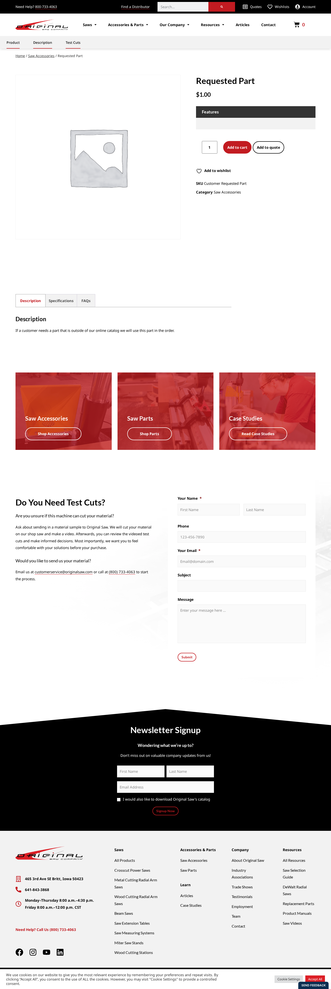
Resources (210, 24)
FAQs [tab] (86, 300)
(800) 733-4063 (122, 571)
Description (42, 42)
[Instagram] (33, 952)
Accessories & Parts (126, 24)
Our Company (172, 24)
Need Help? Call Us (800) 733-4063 (46, 929)
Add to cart (237, 147)
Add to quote (268, 147)
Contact (268, 24)
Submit (186, 657)
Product (13, 42)
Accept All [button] (315, 979)
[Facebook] (19, 952)
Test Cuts (73, 42)
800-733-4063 (46, 6)
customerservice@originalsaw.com (64, 571)
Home (20, 55)
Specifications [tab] (61, 300)
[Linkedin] (60, 952)
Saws (87, 24)
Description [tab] (30, 300)
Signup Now (165, 811)
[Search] (221, 7)
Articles (243, 24)
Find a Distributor (135, 6)
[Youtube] (46, 952)
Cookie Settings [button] (288, 979)
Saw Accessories (41, 55)
